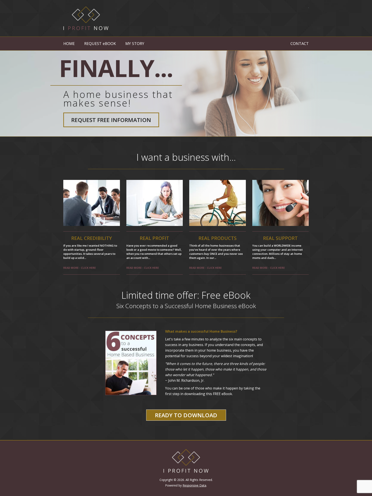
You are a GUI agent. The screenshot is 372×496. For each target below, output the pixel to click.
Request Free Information (111, 120)
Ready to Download (186, 415)
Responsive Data (194, 485)
